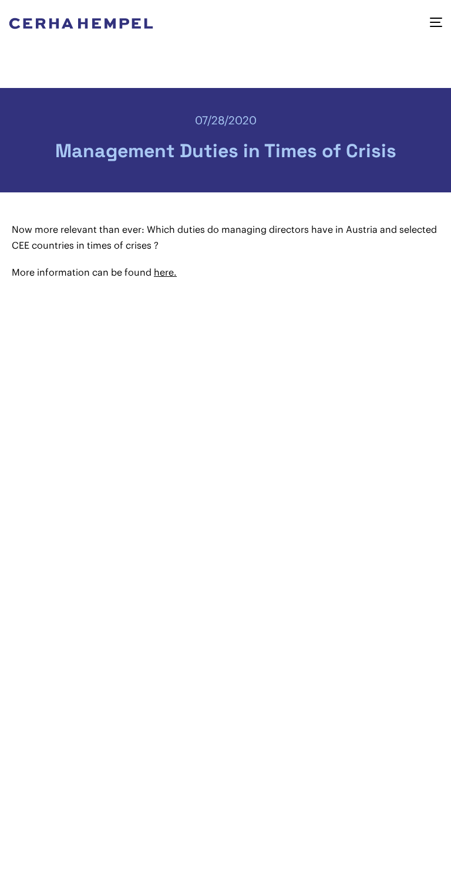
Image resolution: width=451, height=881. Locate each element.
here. (165, 272)
